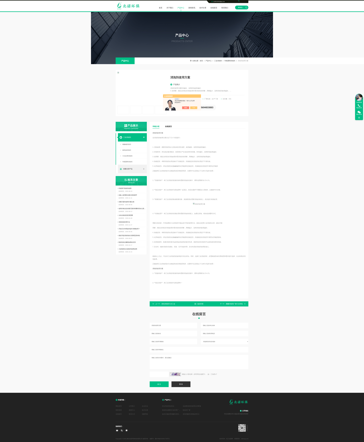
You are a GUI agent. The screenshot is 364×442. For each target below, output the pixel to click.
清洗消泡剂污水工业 (168, 304)
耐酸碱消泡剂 (126, 144)
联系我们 (224, 8)
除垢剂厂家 (186, 410)
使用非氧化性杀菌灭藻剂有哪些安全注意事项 (132, 208)
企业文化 (145, 406)
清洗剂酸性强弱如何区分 (191, 414)
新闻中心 (132, 410)
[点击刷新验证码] (175, 374)
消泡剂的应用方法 (124, 222)
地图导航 (145, 414)
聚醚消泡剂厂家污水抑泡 (234, 304)
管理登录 (237, 438)
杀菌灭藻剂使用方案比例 (126, 202)
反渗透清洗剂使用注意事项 (192, 406)
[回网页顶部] (359, 118)
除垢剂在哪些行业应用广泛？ (171, 410)
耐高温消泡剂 (126, 150)
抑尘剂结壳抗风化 (168, 406)
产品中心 (180, 8)
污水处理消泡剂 (127, 156)
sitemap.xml (244, 438)
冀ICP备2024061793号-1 (162, 438)
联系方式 (132, 414)
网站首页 (119, 406)
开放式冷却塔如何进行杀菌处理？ (129, 229)
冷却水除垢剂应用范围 (126, 215)
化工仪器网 (229, 438)
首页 (160, 8)
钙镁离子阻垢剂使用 (125, 188)
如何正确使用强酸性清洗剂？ (171, 414)
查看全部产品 (127, 169)
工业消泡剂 (218, 61)
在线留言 (213, 8)
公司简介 (132, 406)
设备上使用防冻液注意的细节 (128, 195)
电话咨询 (359, 108)
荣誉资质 (119, 410)
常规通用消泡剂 (229, 61)
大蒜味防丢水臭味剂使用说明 (128, 249)
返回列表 (200, 304)
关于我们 (169, 8)
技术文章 (202, 8)
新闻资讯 (191, 8)
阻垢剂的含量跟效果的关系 (127, 242)
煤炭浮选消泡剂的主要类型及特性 (129, 235)
